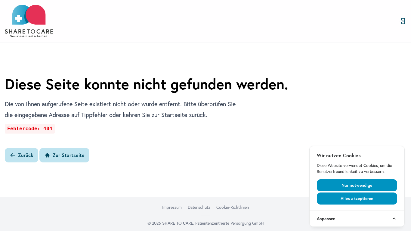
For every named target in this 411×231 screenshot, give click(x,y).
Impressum (172, 207)
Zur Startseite (69, 155)
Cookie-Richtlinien (232, 207)
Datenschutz (199, 207)
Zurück (25, 155)
